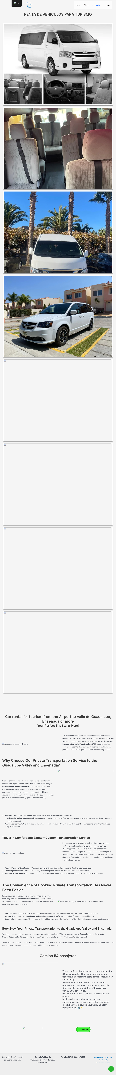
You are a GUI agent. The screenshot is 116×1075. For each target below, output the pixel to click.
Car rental (96, 5)
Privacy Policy (108, 1057)
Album (86, 5)
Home (78, 5)
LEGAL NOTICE (98, 1057)
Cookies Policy (103, 1060)
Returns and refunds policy (104, 1063)
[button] (101, 5)
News (108, 5)
